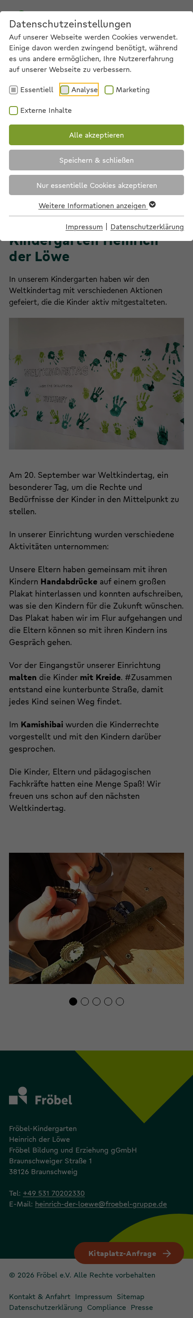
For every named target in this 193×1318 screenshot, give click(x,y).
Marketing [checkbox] (133, 89)
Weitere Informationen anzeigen (93, 205)
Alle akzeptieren (96, 134)
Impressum (84, 226)
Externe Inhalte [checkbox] (46, 110)
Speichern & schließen (96, 160)
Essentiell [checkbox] (36, 89)
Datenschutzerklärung (147, 226)
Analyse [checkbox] (84, 89)
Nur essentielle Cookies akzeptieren (96, 185)
